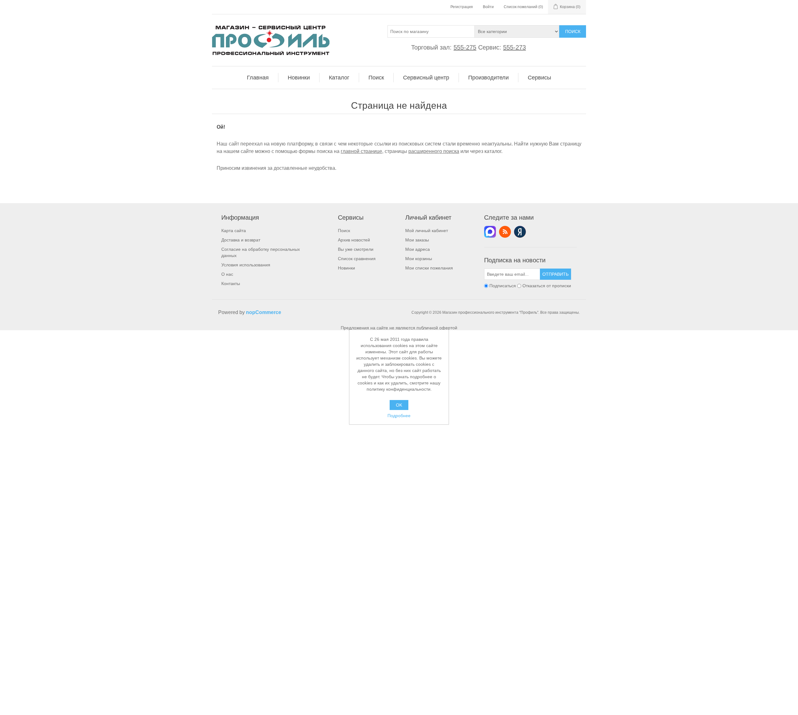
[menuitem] (258, 77)
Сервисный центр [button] (426, 77)
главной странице (361, 151)
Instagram (520, 232)
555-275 (465, 47)
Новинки (346, 267)
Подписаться (502, 285)
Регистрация (461, 7)
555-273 (514, 47)
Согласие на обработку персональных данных (260, 252)
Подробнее (399, 415)
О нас (227, 274)
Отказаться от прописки (546, 285)
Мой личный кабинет (426, 230)
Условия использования (245, 264)
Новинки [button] (299, 77)
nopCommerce (263, 312)
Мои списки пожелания (429, 267)
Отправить (555, 274)
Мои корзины (418, 258)
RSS (505, 232)
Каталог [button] (339, 77)
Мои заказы (417, 239)
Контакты (230, 283)
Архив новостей (354, 239)
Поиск (572, 31)
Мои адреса (417, 249)
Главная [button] (258, 77)
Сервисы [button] (539, 77)
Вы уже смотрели (355, 249)
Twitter (490, 232)
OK (399, 405)
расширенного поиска (433, 151)
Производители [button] (488, 77)
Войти (488, 7)
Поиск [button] (376, 77)
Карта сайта (233, 230)
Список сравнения (357, 258)
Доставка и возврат (240, 239)
